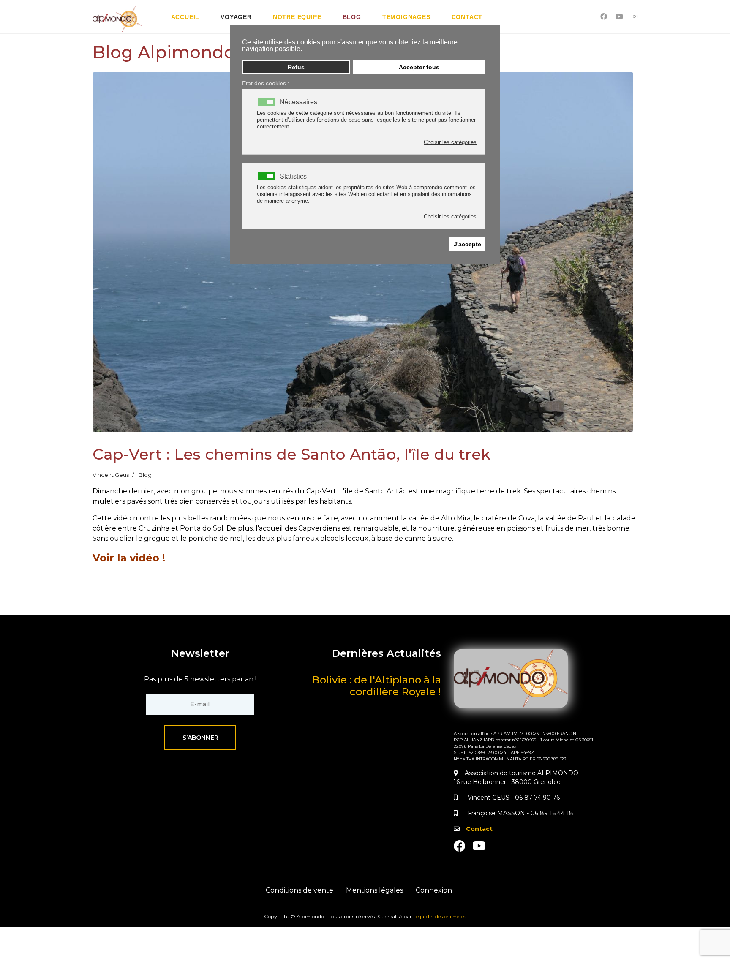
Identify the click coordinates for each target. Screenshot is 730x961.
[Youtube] (619, 17)
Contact (467, 17)
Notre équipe (297, 17)
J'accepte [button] (467, 244)
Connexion (434, 890)
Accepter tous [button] (419, 67)
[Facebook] (603, 17)
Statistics (293, 176)
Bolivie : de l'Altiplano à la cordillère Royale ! (376, 686)
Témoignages (406, 17)
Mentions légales (374, 890)
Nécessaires (298, 102)
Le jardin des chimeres (439, 916)
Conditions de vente (299, 890)
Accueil (185, 17)
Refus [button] (296, 67)
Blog (352, 17)
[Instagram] (634, 17)
